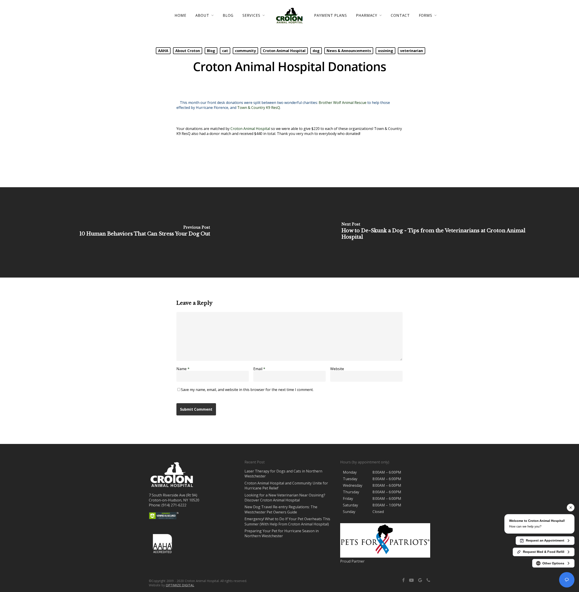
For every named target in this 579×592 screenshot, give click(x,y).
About (202, 15)
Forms (425, 15)
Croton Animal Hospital (284, 50)
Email (259, 368)
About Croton (187, 50)
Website (337, 368)
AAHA (163, 50)
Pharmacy (366, 15)
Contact (400, 15)
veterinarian (411, 50)
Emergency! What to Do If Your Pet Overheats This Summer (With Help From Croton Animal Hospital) (287, 521)
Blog (228, 15)
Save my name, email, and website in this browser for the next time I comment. (247, 389)
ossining (385, 50)
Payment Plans (330, 15)
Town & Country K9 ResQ (258, 107)
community (245, 50)
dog (316, 50)
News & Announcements (349, 50)
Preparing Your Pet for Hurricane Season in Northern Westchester (281, 533)
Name (183, 368)
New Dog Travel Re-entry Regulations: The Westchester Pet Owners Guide (280, 509)
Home (180, 15)
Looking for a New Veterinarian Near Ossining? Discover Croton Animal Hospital (284, 498)
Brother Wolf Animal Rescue (342, 102)
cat (225, 50)
